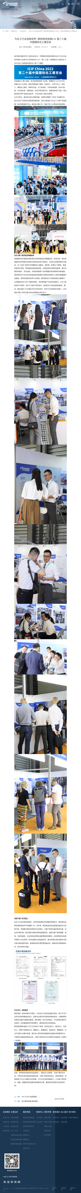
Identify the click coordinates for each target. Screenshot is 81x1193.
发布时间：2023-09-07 (41, 47)
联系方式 (56, 1117)
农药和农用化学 (28, 1126)
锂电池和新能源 (28, 1117)
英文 (72, 4)
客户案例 (47, 1135)
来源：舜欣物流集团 (25, 47)
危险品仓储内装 (16, 1139)
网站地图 (72, 1189)
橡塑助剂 (26, 1135)
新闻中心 (14, 31)
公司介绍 (6, 1117)
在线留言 (56, 1122)
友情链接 (63, 1189)
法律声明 (54, 1189)
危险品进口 (15, 1126)
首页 (7, 31)
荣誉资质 (6, 1131)
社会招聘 (64, 1117)
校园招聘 (64, 1122)
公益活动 (6, 1126)
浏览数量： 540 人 (56, 47)
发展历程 (6, 1122)
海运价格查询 (73, 1117)
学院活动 (47, 1131)
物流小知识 (48, 1126)
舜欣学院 (47, 1117)
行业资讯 (39, 1117)
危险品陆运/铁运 (16, 1135)
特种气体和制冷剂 (29, 1144)
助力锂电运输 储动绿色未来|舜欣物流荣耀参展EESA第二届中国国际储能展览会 (31, 1101)
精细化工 (26, 1139)
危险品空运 (15, 1122)
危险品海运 (15, 1117)
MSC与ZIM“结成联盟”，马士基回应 (31, 1097)
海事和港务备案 (16, 1144)
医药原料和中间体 (29, 1122)
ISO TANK (14, 1131)
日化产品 (26, 1148)
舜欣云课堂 (48, 1122)
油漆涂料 (26, 1131)
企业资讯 (23, 31)
